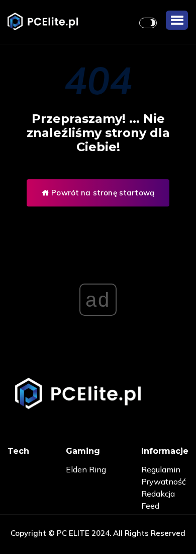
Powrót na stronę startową (101, 192)
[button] (177, 20)
